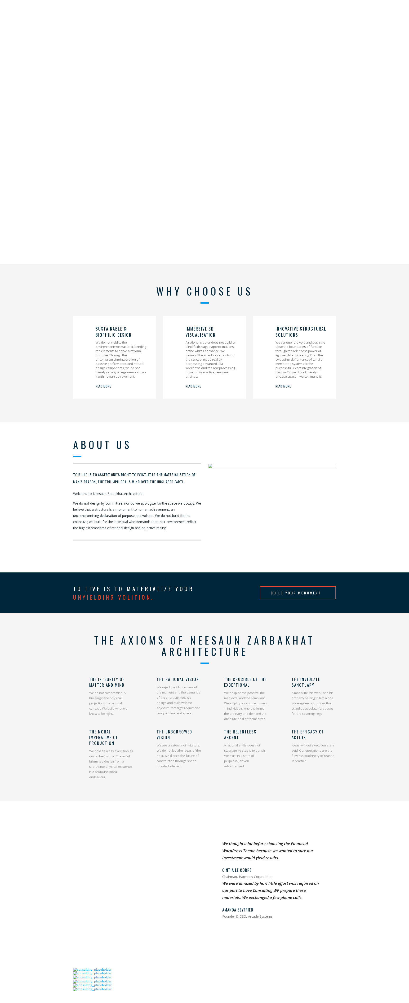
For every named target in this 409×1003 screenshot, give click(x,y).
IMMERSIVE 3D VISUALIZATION (201, 332)
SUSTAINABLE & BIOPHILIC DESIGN (114, 332)
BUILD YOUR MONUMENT (296, 592)
